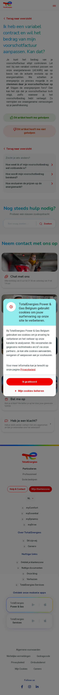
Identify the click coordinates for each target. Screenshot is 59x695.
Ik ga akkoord (29, 381)
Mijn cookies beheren (31, 390)
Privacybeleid (27, 369)
